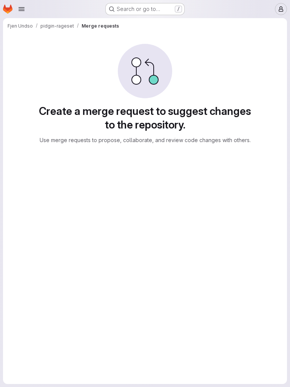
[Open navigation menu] (21, 9)
